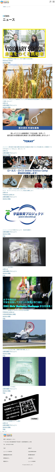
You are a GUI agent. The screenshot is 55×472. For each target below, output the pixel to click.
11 (5, 431)
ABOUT (30, 448)
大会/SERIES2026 (32, 451)
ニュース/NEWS (31, 461)
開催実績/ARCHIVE (7, 454)
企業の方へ (30, 458)
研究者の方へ (6, 458)
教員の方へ (5, 461)
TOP (4, 448)
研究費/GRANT (31, 454)
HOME (4, 6)
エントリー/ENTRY (7, 451)
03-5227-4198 (9, 444)
